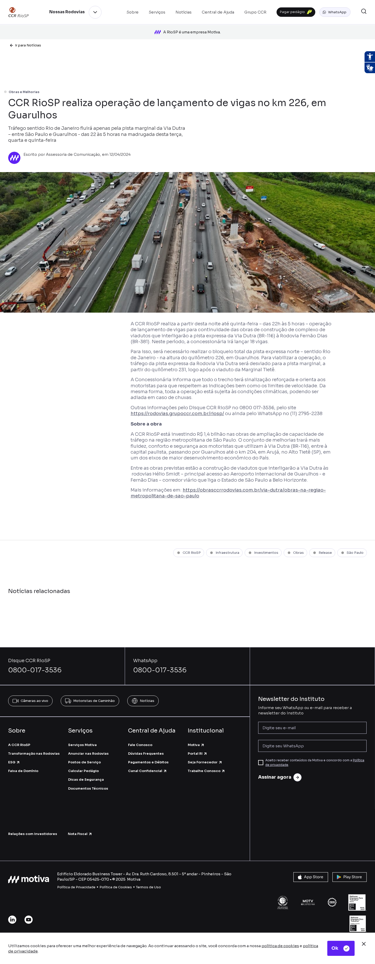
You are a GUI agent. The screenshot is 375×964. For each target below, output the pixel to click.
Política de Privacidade (76, 887)
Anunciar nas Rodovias (88, 753)
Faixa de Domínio (23, 771)
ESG (11, 762)
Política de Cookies (115, 887)
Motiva (194, 745)
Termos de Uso (148, 887)
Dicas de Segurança (86, 779)
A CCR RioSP (19, 745)
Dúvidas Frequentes (146, 753)
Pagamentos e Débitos (148, 762)
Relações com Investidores (32, 834)
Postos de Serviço (84, 762)
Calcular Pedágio (83, 771)
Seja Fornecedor (203, 762)
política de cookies (280, 945)
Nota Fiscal (78, 834)
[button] (335, 12)
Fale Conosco (140, 745)
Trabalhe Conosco (204, 771)
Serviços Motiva (82, 745)
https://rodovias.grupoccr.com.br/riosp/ (177, 413)
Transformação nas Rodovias (34, 753)
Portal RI (195, 753)
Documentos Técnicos (88, 788)
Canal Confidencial (145, 771)
